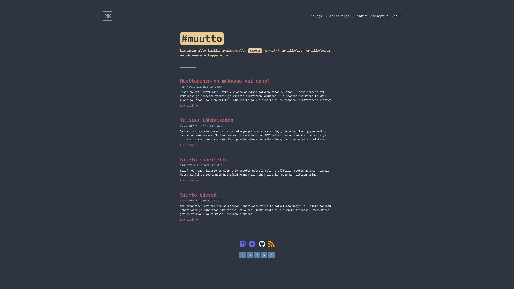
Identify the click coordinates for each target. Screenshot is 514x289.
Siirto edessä (198, 195)
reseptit (379, 16)
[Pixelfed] (252, 244)
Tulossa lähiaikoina (206, 120)
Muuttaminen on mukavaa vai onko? (225, 81)
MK (107, 16)
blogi (316, 16)
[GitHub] (262, 244)
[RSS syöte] (271, 244)
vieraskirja (338, 16)
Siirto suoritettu (204, 160)
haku (397, 16)
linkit (360, 16)
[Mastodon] (242, 244)
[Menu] (408, 16)
